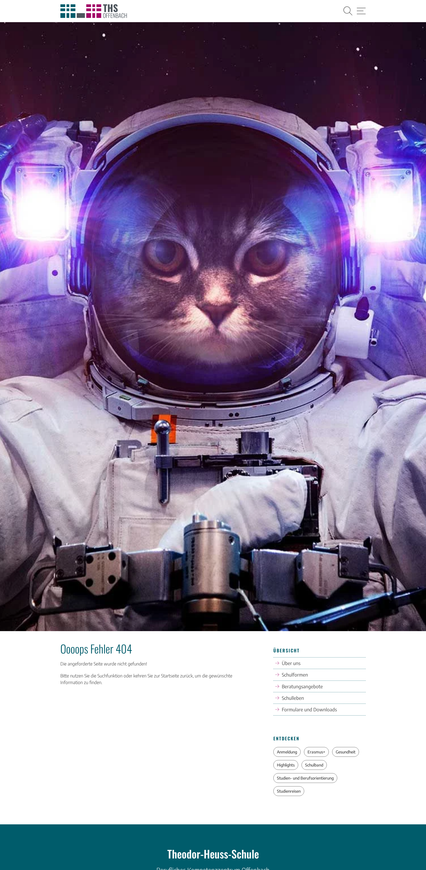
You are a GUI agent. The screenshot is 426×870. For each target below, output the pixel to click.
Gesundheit (345, 751)
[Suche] (347, 11)
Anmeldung (287, 751)
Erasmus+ (316, 751)
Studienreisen (289, 791)
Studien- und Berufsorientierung (305, 777)
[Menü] (361, 11)
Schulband (314, 764)
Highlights (286, 764)
